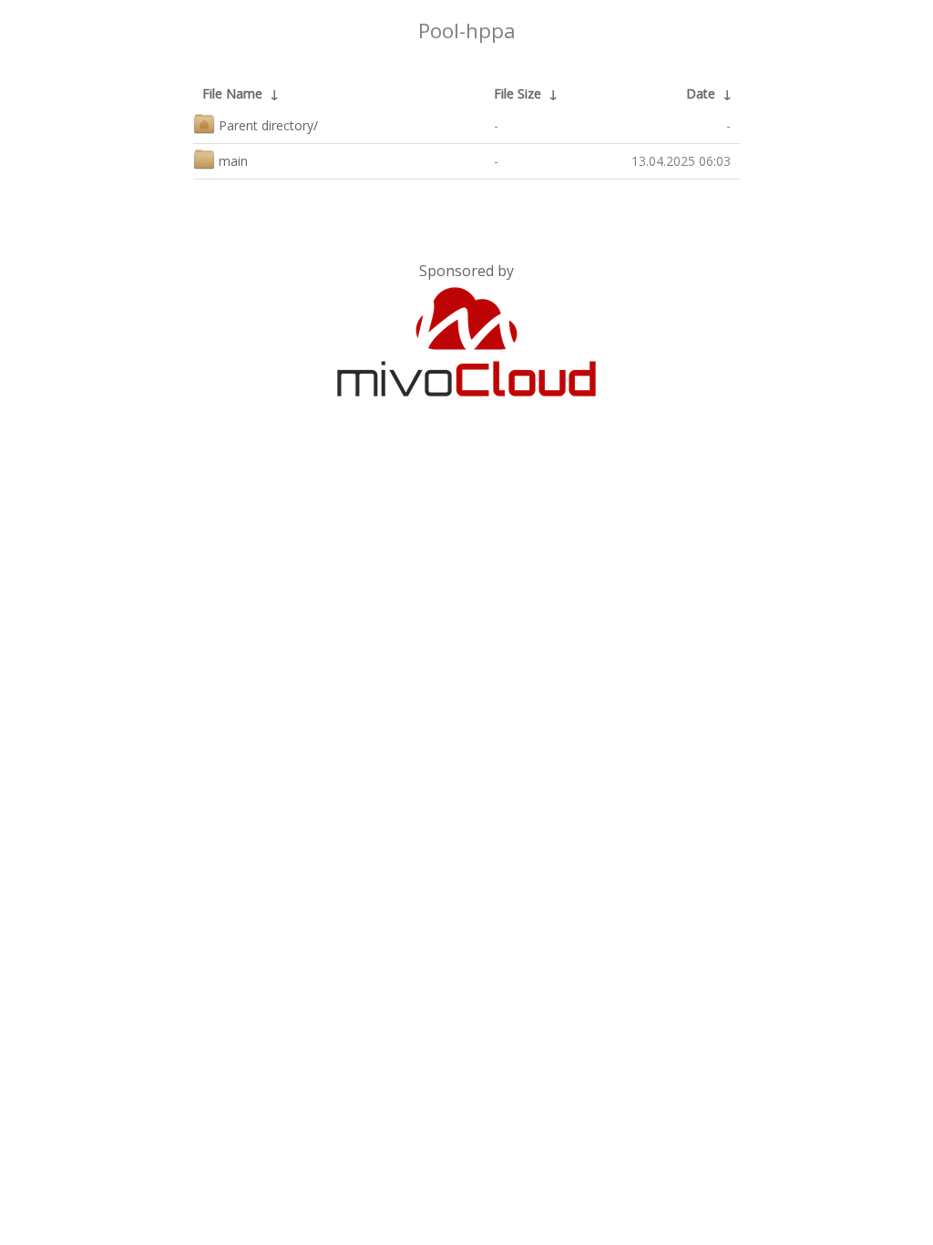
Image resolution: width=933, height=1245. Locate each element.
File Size (517, 93)
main (233, 161)
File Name (232, 93)
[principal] (466, 393)
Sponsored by (466, 271)
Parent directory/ (268, 125)
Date (700, 93)
